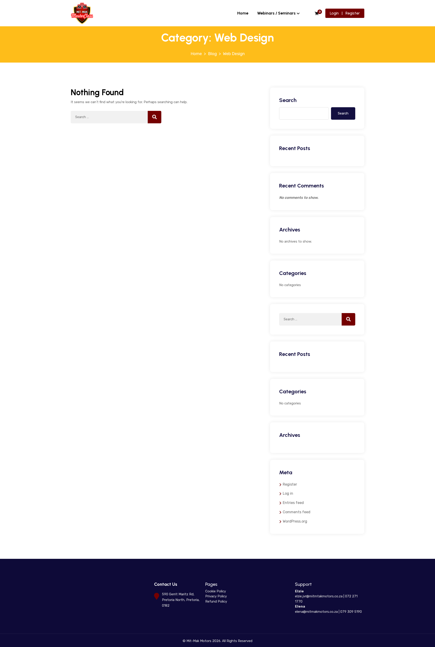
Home (242, 13)
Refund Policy (216, 601)
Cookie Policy (215, 591)
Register (353, 13)
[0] (317, 14)
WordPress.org (295, 521)
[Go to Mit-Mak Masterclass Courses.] (196, 53)
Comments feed (296, 512)
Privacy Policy (216, 596)
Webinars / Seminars (276, 13)
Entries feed (293, 503)
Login (334, 13)
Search (288, 100)
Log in (288, 493)
